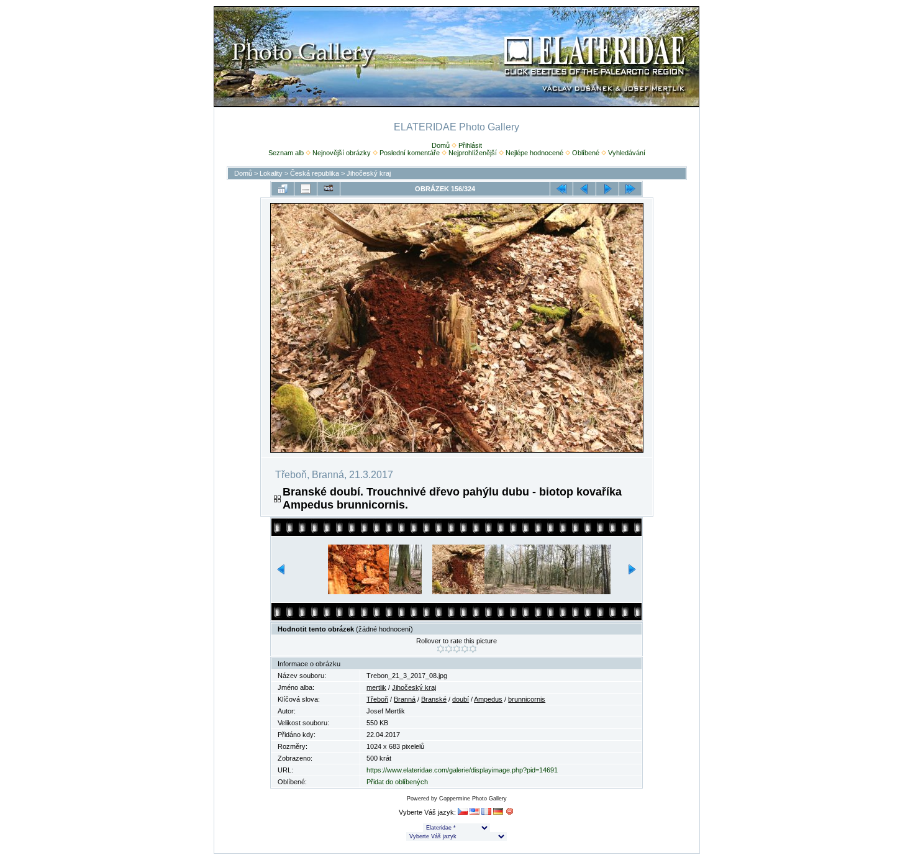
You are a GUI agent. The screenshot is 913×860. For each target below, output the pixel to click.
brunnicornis (526, 699)
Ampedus (488, 699)
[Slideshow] (328, 189)
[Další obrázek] (607, 189)
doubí (460, 699)
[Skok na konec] (630, 189)
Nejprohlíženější (472, 152)
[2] (449, 649)
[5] (473, 649)
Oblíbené (585, 152)
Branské (434, 699)
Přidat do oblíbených (397, 781)
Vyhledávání (626, 152)
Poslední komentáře (409, 152)
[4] (465, 649)
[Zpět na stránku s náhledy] (282, 189)
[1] (441, 649)
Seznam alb (286, 152)
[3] (457, 649)
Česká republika (314, 173)
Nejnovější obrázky (341, 152)
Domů (441, 145)
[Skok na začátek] (561, 189)
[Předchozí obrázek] (584, 189)
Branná (405, 699)
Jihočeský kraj (369, 173)
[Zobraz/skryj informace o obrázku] (305, 189)
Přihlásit (470, 145)
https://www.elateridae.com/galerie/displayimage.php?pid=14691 (462, 770)
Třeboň (377, 699)
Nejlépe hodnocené (534, 152)
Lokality (271, 173)
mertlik (376, 687)
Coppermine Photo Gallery (473, 798)
